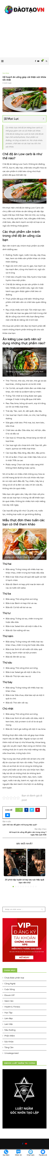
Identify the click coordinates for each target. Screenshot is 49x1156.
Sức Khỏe (6, 73)
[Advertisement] (24, 33)
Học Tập (8, 1012)
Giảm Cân (8, 1001)
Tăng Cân (8, 1047)
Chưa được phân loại (14, 978)
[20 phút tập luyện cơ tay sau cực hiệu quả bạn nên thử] (24, 862)
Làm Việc (8, 1024)
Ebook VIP (9, 995)
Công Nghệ (9, 983)
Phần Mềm (9, 1036)
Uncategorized (11, 1053)
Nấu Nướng (9, 1030)
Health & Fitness (12, 1007)
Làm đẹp (8, 1018)
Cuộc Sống (9, 989)
